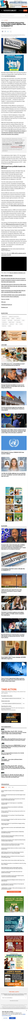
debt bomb (5, 35)
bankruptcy (5, 34)
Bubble (20, 34)
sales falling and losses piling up (18, 205)
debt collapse (10, 35)
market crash (19, 35)
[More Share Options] (11, 31)
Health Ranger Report (6, 726)
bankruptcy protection (10, 34)
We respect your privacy (14, 1000)
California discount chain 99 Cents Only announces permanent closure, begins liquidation (11, 591)
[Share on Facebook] (5, 31)
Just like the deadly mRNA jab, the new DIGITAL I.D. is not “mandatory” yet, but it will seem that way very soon (13, 475)
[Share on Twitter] (8, 31)
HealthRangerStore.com (16, 146)
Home (2, 20)
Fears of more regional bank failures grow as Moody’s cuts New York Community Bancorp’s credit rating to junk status (13, 680)
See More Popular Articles (14, 891)
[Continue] (25, 997)
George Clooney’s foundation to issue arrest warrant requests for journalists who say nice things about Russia (13, 386)
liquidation (15, 35)
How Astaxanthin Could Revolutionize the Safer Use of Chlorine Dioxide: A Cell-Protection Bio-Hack (13, 799)
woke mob (13, 36)
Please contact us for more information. (8, 709)
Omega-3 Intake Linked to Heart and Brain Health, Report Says (12, 860)
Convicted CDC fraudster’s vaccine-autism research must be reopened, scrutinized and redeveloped (12, 876)
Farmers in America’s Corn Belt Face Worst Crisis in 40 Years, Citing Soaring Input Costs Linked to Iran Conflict (12, 844)
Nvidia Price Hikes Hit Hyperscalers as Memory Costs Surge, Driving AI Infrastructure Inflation (12, 836)
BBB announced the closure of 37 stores (15, 224)
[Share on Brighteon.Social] (2, 31)
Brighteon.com (4, 307)
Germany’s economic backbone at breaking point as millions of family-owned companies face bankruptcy (12, 614)
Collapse (2, 35)
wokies (16, 36)
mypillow (7, 36)
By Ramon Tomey (4, 28)
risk (9, 36)
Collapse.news (4, 249)
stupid (11, 36)
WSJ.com (3, 302)
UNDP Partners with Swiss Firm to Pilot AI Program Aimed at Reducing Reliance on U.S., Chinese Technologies (12, 853)
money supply (3, 36)
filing (12, 35)
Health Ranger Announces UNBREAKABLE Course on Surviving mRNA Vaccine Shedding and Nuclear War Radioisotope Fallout (13, 746)
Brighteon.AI (22, 145)
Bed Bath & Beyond (16, 34)
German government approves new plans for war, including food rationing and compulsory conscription (12, 409)
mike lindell (23, 35)
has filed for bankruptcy (10, 76)
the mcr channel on (17, 272)
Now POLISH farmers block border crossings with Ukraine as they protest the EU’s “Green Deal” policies (12, 636)
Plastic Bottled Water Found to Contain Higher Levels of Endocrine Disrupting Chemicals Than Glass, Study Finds (11, 868)
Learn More (5, 1018)
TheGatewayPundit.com (6, 304)
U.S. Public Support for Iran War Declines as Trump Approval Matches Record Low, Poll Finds (12, 884)
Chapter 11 (23, 34)
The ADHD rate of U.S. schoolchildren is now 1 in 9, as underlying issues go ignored (13, 364)
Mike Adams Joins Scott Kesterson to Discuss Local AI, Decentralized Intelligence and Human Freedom (13, 739)
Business (6, 20)
